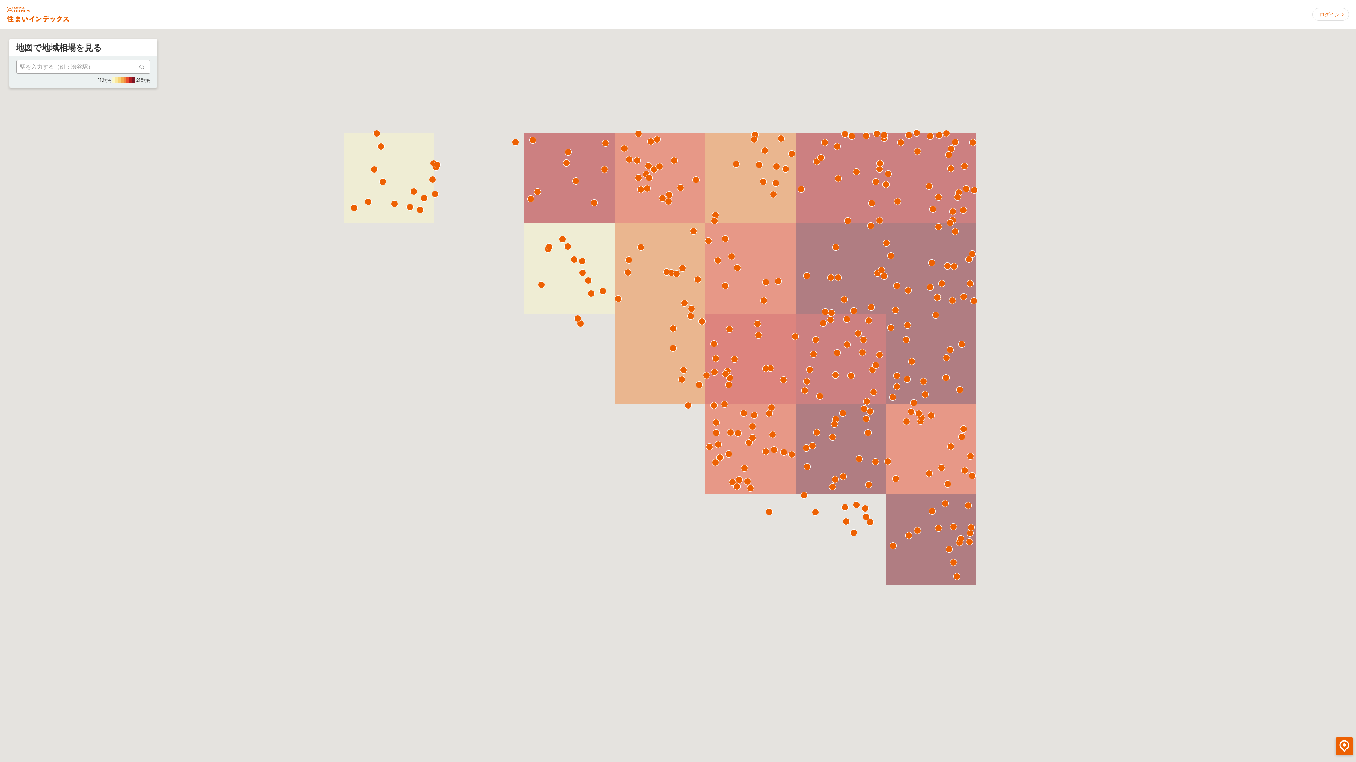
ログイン (1329, 14)
